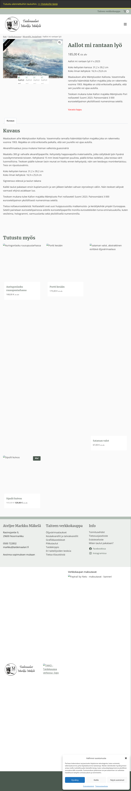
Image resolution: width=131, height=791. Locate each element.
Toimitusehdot (97, 532)
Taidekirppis (52, 547)
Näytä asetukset (117, 780)
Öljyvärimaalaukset (56, 532)
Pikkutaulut (52, 543)
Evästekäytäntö (88, 786)
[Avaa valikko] (125, 24)
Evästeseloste (96, 539)
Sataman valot (101, 440)
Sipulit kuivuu (14, 498)
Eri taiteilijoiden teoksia (58, 550)
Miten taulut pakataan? (101, 543)
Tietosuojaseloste (101, 786)
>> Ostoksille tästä (48, 4)
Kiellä (96, 780)
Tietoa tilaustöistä (55, 554)
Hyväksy (75, 780)
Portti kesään (57, 286)
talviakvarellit (71, 536)
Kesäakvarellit (53, 536)
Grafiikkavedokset (55, 539)
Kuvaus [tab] (10, 120)
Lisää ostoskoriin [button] (16, 302)
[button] (126, 758)
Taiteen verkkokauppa (108, 11)
